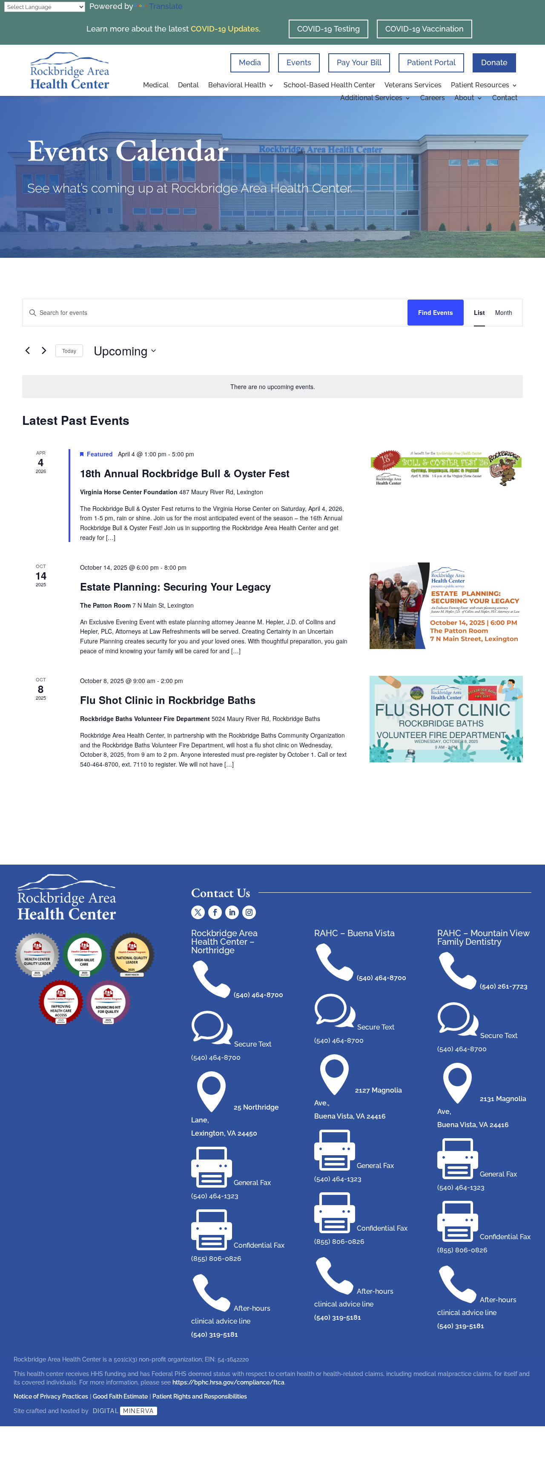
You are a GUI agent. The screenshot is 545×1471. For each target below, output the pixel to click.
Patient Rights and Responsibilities (199, 1396)
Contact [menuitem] (505, 98)
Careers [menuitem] (432, 98)
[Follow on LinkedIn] (232, 912)
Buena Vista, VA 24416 (350, 1116)
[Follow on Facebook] (215, 912)
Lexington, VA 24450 (224, 1133)
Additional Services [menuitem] (371, 98)
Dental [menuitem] (188, 85)
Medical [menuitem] (156, 85)
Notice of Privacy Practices (51, 1396)
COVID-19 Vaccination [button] (424, 28)
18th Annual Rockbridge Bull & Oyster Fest (185, 473)
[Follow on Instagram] (249, 912)
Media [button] (250, 62)
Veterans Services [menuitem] (413, 85)
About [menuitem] (464, 98)
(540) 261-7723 (504, 986)
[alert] (272, 386)
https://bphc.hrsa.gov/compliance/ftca (228, 1382)
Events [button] (299, 62)
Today (69, 350)
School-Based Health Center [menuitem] (329, 85)
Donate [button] (494, 62)
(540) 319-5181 (214, 1334)
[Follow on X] (198, 912)
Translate (166, 6)
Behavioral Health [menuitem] (237, 85)
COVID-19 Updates (225, 28)
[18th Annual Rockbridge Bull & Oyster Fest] (446, 468)
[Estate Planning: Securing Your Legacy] (446, 605)
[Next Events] (44, 351)
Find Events (435, 312)
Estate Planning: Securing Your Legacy (175, 586)
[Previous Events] (27, 351)
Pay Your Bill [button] (359, 62)
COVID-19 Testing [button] (328, 28)
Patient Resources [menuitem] (480, 85)
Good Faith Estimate (120, 1396)
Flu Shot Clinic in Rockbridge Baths (167, 699)
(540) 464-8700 (258, 995)
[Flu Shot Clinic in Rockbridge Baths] (446, 719)
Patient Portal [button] (431, 62)
